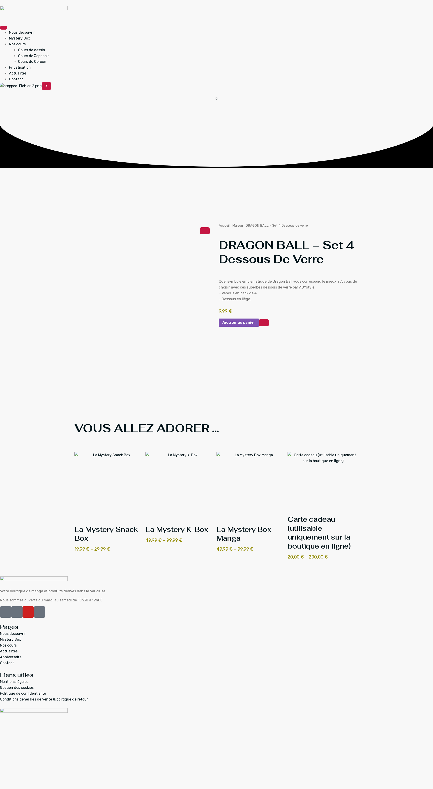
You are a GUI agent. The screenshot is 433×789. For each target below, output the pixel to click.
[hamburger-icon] (3, 28)
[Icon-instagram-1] (17, 612)
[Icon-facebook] (5, 612)
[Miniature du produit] (205, 230)
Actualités (18, 73)
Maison (237, 225)
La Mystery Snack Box (106, 534)
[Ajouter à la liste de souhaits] (264, 322)
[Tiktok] (39, 612)
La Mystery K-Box (176, 529)
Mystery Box (19, 38)
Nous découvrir (22, 32)
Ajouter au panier (238, 322)
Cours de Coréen (32, 61)
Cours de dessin (31, 50)
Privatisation (20, 67)
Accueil (224, 225)
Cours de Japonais (33, 56)
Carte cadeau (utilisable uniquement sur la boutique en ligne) (319, 532)
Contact (16, 79)
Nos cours (17, 44)
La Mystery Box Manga (243, 534)
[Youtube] (28, 612)
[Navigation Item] (78, 446)
